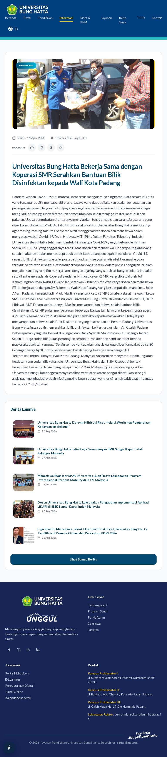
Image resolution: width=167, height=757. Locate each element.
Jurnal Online (14, 691)
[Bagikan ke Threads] (51, 148)
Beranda (11, 18)
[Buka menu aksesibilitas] (9, 748)
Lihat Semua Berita (83, 559)
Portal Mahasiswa (17, 673)
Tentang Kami (97, 605)
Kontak (157, 18)
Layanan (106, 18)
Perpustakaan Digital (19, 685)
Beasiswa (94, 623)
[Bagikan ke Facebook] (41, 148)
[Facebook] (9, 650)
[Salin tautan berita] (61, 148)
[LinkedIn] (38, 650)
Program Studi (97, 611)
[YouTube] (28, 650)
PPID (141, 18)
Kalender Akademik (18, 698)
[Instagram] (19, 650)
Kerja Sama (122, 20)
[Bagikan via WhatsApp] (32, 148)
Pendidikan (45, 18)
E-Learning (12, 679)
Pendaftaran (96, 617)
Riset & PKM (85, 20)
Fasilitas (93, 629)
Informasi (66, 18)
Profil (27, 18)
